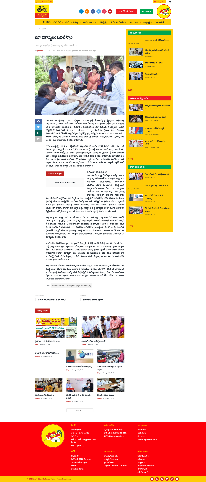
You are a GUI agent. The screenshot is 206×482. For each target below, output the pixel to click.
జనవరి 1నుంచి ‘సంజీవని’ (154, 63)
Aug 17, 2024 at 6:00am (55, 50)
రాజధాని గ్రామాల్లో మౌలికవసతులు (47, 353)
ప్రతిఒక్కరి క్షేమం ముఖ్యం (105, 395)
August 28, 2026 (45, 344)
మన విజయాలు (89, 22)
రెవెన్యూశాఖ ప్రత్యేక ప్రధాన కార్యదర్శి (79, 285)
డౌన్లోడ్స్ (103, 22)
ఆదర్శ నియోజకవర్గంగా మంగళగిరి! (157, 105)
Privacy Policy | (51, 479)
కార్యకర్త (37, 344)
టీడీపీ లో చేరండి (127, 11)
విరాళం (147, 11)
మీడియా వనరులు (118, 22)
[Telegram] (152, 479)
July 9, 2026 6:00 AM (152, 120)
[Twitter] (167, 479)
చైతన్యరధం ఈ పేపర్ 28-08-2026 (47, 341)
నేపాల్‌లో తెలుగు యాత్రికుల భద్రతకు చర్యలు (109, 368)
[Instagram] (172, 479)
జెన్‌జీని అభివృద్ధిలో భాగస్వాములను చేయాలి (78, 396)
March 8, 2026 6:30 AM (152, 147)
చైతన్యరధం (40, 50)
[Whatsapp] (157, 479)
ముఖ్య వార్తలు (92, 50)
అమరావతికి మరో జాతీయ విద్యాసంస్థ (79, 366)
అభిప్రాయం (160, 1)
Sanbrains (201, 479)
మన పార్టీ (57, 22)
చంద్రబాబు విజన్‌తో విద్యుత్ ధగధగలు (154, 129)
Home (37, 29)
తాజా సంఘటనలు (83, 50)
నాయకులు (134, 22)
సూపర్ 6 (160, 22)
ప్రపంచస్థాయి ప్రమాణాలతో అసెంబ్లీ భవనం (157, 51)
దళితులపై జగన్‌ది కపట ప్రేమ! (155, 117)
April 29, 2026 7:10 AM (152, 134)
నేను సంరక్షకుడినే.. (151, 74)
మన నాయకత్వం (72, 22)
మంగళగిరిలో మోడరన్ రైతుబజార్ (94, 341)
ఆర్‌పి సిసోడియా (58, 285)
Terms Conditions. (64, 479)
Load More (80, 410)
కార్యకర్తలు (147, 22)
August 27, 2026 (150, 56)
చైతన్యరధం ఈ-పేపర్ (44, 1)
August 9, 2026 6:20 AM (153, 109)
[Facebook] (162, 479)
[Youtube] (177, 479)
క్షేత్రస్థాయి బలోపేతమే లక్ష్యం (44, 395)
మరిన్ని (130, 90)
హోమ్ (48, 22)
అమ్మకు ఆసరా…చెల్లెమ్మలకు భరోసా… (154, 142)
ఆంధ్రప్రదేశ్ (43, 29)
